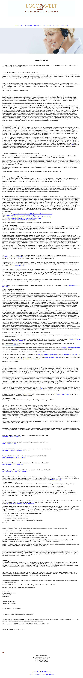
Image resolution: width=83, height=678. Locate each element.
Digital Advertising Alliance (62, 394)
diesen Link (27, 394)
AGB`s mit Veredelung (35, 674)
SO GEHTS (28, 25)
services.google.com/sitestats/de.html (70, 354)
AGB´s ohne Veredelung (48, 674)
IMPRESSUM (36, 671)
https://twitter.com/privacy (9, 443)
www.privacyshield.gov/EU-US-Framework (28, 358)
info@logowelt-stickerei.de (43, 657)
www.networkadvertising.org (52, 357)
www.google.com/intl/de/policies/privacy (48, 354)
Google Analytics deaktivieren (16, 265)
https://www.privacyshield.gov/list (14, 256)
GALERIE (56, 25)
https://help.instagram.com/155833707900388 (14, 457)
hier (72, 144)
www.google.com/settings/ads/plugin (70, 347)
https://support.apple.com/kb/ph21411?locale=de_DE (21, 215)
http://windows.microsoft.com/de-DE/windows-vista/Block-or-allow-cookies (32, 214)
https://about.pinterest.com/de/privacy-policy (13, 464)
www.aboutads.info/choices (12, 345)
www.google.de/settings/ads (19, 340)
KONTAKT (64, 25)
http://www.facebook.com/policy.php (11, 436)
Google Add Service (74, 339)
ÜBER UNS (37, 25)
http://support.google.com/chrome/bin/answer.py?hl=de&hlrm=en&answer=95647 (29, 216)
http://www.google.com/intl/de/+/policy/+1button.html (16, 450)
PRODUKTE (47, 25)
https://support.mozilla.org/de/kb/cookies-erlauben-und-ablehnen (24, 218)
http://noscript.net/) (56, 479)
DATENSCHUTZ (45, 671)
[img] (41, 8)
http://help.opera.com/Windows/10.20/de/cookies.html (21, 219)
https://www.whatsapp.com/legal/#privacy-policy (14, 471)
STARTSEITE (19, 25)
